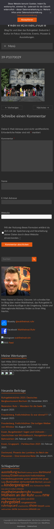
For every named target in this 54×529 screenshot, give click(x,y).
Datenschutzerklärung (27, 15)
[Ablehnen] (50, 12)
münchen (38, 496)
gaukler (27, 479)
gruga (45, 479)
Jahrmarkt (47, 482)
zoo (38, 509)
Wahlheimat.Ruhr (26, 330)
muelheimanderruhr (16, 492)
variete (47, 506)
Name (4, 181)
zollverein (33, 509)
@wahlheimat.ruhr (25, 321)
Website (5, 213)
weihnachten (6, 509)
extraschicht (24, 476)
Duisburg (5, 476)
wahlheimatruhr (23, 338)
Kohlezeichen (39, 486)
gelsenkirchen (37, 479)
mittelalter (20, 489)
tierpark (40, 506)
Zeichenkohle (23, 509)
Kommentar (8, 138)
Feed (11, 343)
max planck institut (8, 489)
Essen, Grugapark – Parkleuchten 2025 (20, 444)
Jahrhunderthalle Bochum (31, 482)
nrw (45, 495)
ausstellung (9, 472)
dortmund (45, 472)
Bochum (21, 472)
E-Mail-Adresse (9, 198)
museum (37, 492)
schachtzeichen (23, 506)
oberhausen (8, 498)
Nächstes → (43, 107)
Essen (14, 475)
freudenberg (7, 479)
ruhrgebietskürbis (28, 503)
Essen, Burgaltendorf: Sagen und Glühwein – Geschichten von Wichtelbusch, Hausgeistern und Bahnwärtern (26, 435)
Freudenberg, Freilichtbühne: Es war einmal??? (24, 415)
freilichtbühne (38, 476)
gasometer (18, 479)
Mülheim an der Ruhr (17, 495)
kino (31, 486)
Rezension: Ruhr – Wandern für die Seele (21, 406)
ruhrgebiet (10, 502)
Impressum (21, 526)
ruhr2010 (30, 499)
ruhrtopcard (9, 505)
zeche (14, 509)
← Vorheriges (12, 107)
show (33, 505)
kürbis (47, 486)
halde (3, 482)
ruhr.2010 (21, 499)
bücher (35, 472)
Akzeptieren (27, 20)
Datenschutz (32, 526)
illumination (12, 482)
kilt (2, 486)
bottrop (29, 472)
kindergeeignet (16, 485)
